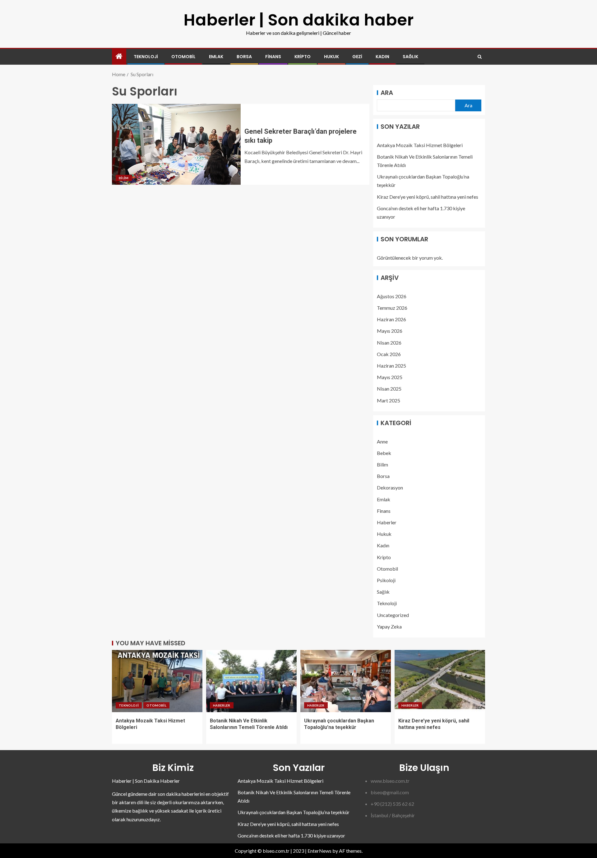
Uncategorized (393, 615)
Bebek (384, 453)
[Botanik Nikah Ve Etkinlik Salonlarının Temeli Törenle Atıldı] (251, 681)
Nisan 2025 (389, 389)
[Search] (480, 57)
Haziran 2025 (391, 366)
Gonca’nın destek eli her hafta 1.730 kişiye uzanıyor (291, 835)
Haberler (386, 522)
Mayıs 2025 (389, 377)
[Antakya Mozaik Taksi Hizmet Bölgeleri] (157, 681)
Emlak (216, 56)
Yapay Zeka (389, 626)
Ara (387, 93)
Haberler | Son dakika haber (298, 19)
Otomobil (183, 56)
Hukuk (331, 56)
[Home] (119, 56)
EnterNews (319, 851)
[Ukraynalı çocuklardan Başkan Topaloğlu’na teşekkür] (345, 681)
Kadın (382, 56)
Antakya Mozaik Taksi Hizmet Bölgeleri (420, 145)
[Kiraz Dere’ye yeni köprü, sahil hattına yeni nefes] (440, 681)
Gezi (357, 56)
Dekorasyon (390, 487)
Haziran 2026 (391, 319)
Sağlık (410, 56)
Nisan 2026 (389, 343)
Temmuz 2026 (392, 308)
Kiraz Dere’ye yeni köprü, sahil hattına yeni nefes (427, 197)
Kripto (302, 56)
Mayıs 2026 (389, 331)
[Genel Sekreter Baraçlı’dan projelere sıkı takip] (176, 144)
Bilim (124, 178)
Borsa (244, 56)
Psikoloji (386, 580)
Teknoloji (146, 56)
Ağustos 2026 (391, 296)
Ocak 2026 (389, 354)
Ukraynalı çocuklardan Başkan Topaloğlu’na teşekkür (293, 812)
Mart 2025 (388, 400)
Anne (382, 441)
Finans (273, 56)
